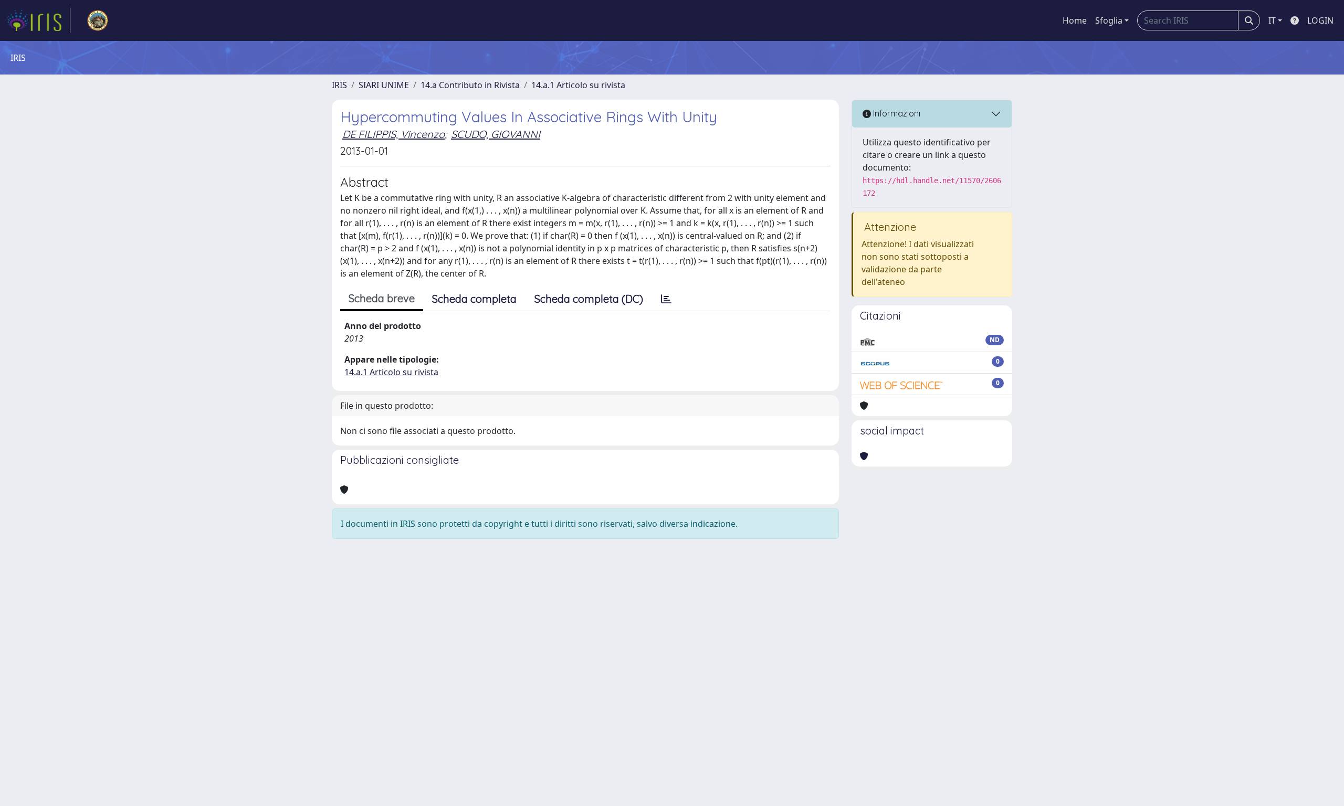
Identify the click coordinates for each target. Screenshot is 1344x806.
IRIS (339, 85)
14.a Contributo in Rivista (470, 85)
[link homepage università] (98, 20)
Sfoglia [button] (1108, 20)
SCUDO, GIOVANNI (495, 134)
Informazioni (895, 113)
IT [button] (1272, 20)
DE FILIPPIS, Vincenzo (393, 134)
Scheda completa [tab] (474, 298)
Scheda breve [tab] (382, 298)
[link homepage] (38, 20)
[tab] (666, 299)
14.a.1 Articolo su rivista (578, 85)
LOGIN (1320, 20)
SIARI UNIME (384, 85)
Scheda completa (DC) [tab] (588, 298)
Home (1075, 20)
